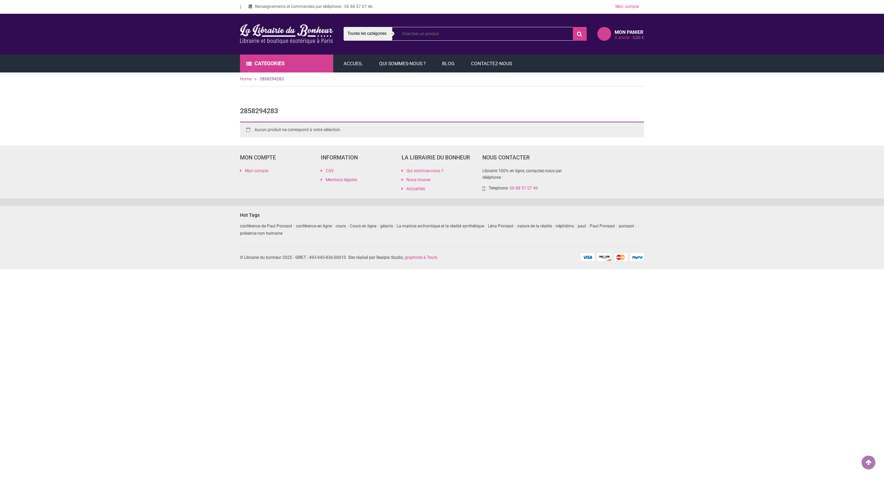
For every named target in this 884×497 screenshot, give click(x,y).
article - (629, 37)
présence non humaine (261, 233)
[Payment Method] (587, 257)
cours (341, 226)
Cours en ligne (363, 226)
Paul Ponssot (602, 226)
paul (582, 226)
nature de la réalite (534, 226)
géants (386, 226)
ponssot (626, 226)
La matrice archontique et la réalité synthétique (440, 226)
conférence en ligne (314, 226)
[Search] (580, 34)
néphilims (565, 226)
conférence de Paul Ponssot (266, 226)
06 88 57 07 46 (358, 6)
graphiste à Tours (421, 257)
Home (245, 79)
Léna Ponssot (500, 226)
